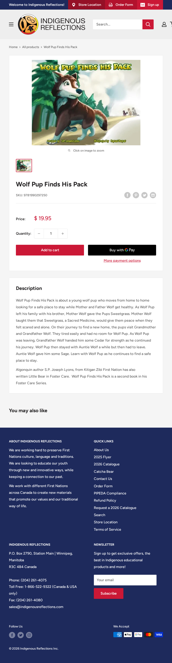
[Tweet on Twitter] (144, 195)
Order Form (103, 486)
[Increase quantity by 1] (62, 233)
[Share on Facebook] (127, 195)
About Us (101, 450)
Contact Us (103, 479)
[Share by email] (153, 195)
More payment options (122, 260)
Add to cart (50, 250)
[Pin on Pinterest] (136, 195)
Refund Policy (105, 500)
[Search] (148, 24)
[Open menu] (11, 24)
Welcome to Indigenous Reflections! (36, 5)
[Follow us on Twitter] (20, 635)
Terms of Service (107, 529)
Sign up (153, 5)
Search (99, 515)
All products (30, 47)
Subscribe (109, 593)
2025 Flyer (102, 457)
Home (13, 47)
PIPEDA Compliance (110, 493)
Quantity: (23, 233)
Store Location (106, 522)
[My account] (164, 24)
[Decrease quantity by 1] (39, 233)
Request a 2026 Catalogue (115, 508)
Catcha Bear (104, 471)
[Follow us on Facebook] (12, 635)
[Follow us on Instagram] (29, 635)
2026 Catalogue (107, 464)
